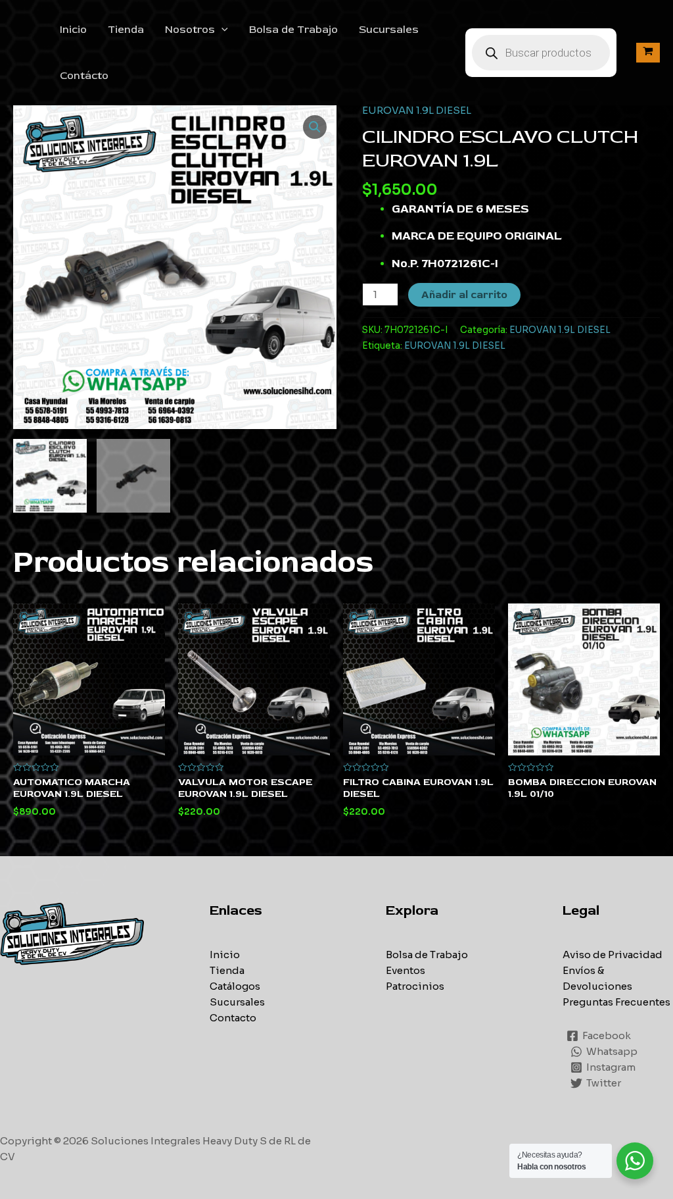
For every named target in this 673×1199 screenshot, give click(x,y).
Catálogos (235, 986)
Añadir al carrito (464, 294)
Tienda (126, 29)
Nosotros (190, 29)
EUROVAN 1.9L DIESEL (416, 110)
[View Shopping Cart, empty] (648, 52)
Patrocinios (415, 986)
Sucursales (389, 29)
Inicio (73, 29)
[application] (221, 30)
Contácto (84, 75)
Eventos (405, 970)
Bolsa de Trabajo (293, 29)
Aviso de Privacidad (612, 954)
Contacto (233, 1017)
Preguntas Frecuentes (616, 1002)
